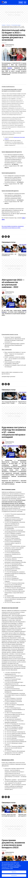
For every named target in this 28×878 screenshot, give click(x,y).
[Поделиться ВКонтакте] (3, 236)
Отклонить (14, 875)
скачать (10, 68)
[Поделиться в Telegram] (8, 236)
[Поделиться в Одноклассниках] (6, 236)
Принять (14, 871)
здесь (23, 217)
